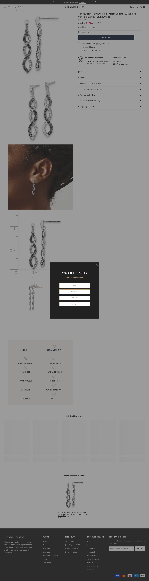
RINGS (75, 285)
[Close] (96, 264)
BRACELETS (74, 304)
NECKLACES (74, 298)
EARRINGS (74, 292)
